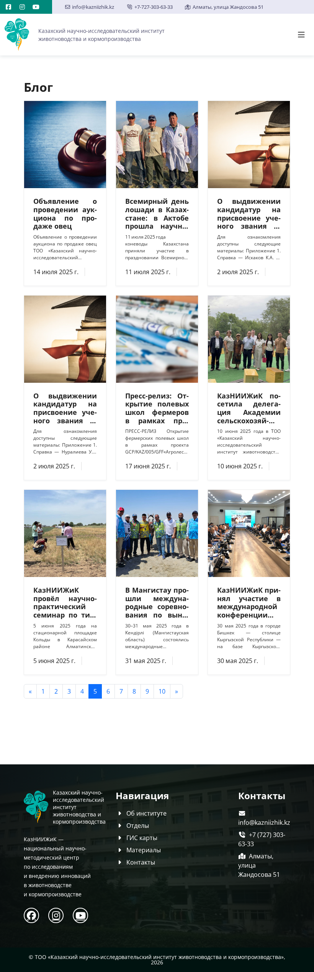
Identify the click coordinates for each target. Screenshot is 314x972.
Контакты (140, 862)
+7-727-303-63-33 (153, 6)
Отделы (137, 825)
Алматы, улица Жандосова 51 (228, 6)
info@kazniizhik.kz (93, 6)
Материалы (143, 850)
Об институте (146, 813)
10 (162, 691)
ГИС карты (141, 838)
